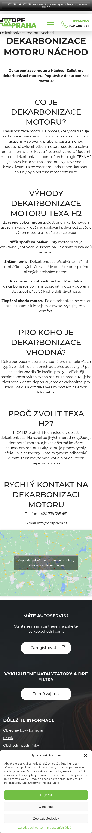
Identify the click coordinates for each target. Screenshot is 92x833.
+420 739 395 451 (53, 514)
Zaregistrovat (43, 647)
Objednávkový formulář (23, 730)
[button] (85, 755)
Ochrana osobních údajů (56, 827)
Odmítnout (46, 806)
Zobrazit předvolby (46, 818)
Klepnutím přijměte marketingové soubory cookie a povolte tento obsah (46, 563)
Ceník (8, 738)
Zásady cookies (28, 827)
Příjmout (46, 795)
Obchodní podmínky (21, 745)
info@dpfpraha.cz (52, 523)
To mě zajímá (46, 693)
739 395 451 (79, 26)
